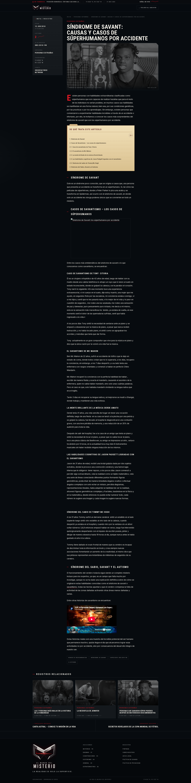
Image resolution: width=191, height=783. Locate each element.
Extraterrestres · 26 (91, 766)
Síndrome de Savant (78, 139)
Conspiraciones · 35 (90, 756)
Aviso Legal (127, 756)
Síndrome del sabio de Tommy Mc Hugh (86, 163)
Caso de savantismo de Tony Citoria (85, 147)
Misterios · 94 (88, 749)
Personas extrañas (44, 53)
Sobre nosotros (129, 752)
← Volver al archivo (147, 7)
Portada (126, 749)
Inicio (69, 17)
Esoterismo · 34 (89, 759)
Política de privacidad (131, 763)
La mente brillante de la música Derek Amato (87, 155)
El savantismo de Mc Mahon (82, 151)
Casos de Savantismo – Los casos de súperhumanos (88, 143)
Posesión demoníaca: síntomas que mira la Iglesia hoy (64, 1)
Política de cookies (130, 759)
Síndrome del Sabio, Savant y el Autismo (84, 167)
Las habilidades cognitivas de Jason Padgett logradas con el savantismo (97, 159)
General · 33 (87, 763)
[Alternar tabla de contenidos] (130, 135)
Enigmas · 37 (87, 752)
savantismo (72, 587)
